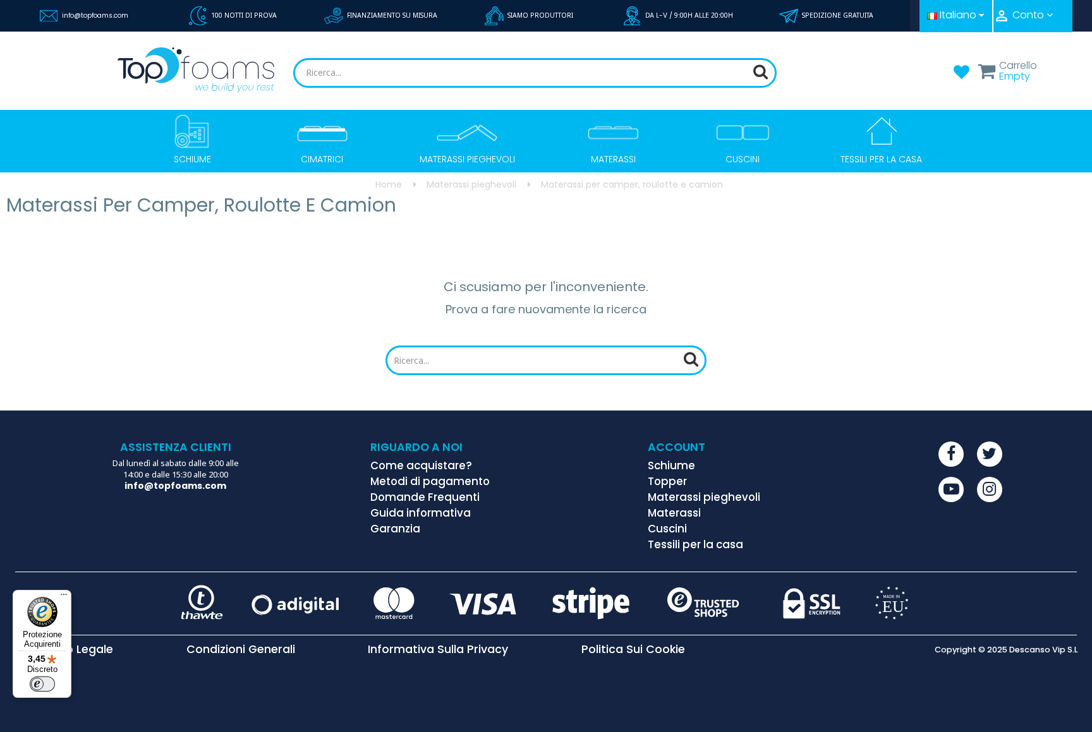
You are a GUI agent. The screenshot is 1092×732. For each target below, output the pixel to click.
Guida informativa (420, 512)
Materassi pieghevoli (704, 497)
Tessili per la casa (695, 544)
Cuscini (667, 528)
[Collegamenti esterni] (951, 454)
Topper (667, 481)
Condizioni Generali (240, 650)
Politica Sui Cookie (633, 650)
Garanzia (395, 528)
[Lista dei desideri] (961, 75)
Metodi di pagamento (430, 481)
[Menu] (63, 597)
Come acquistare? (421, 465)
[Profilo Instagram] (989, 489)
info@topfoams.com (95, 15)
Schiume (671, 465)
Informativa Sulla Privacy (438, 650)
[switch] (42, 684)
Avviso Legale (75, 650)
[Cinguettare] (989, 454)
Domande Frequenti (425, 497)
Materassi (674, 512)
